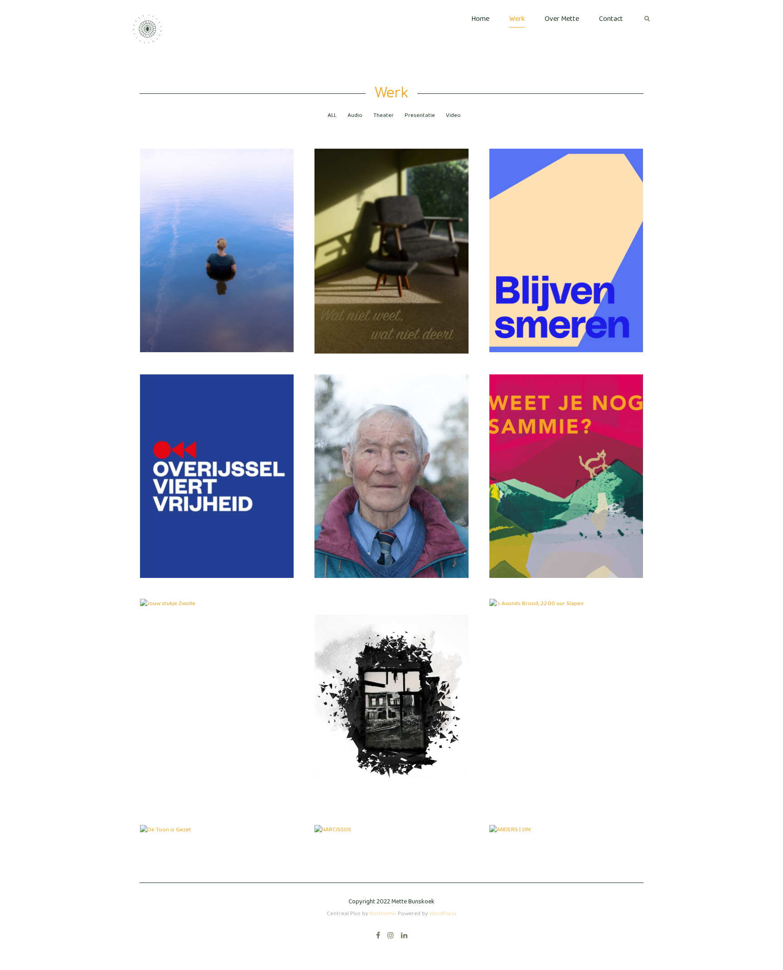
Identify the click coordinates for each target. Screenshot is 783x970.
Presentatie (420, 115)
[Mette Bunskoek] (146, 29)
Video (453, 115)
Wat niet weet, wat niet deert (391, 240)
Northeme (382, 913)
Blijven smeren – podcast (566, 240)
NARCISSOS (391, 821)
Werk (517, 18)
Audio (355, 115)
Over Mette (562, 18)
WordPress (443, 913)
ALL (332, 115)
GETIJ (217, 240)
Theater (383, 115)
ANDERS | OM (566, 821)
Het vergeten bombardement (391, 691)
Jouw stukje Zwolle (216, 595)
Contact (611, 18)
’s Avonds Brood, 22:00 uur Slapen (566, 595)
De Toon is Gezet (217, 826)
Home (480, 18)
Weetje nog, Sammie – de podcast (566, 465)
